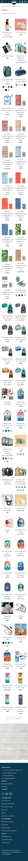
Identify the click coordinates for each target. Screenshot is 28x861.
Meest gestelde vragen (7, 806)
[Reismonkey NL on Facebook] (3, 793)
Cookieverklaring (5, 827)
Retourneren (4, 810)
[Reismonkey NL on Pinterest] (7, 793)
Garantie (3, 813)
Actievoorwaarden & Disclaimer (9, 830)
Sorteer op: (4, 10)
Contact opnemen (5, 800)
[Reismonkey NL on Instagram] (11, 793)
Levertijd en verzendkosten (8, 803)
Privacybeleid (4, 824)
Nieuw (8, 6)
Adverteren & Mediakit (6, 839)
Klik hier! (10, 783)
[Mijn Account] (22, 1)
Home (3, 6)
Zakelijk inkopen (5, 842)
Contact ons (4, 786)
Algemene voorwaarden (7, 821)
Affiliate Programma (6, 836)
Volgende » (17, 718)
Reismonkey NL (9, 850)
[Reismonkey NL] (14, 2)
